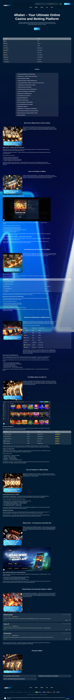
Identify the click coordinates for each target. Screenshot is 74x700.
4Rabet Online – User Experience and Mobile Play (27, 108)
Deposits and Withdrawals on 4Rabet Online (26, 91)
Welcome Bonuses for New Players (24, 87)
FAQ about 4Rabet (21, 115)
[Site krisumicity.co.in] (7, 5)
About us (30, 692)
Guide (52, 7)
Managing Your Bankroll (22, 106)
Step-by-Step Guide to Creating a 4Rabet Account (27, 80)
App (47, 7)
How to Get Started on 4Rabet (23, 78)
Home (31, 7)
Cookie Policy (25, 692)
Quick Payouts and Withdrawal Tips (25, 93)
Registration (67, 3)
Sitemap (33, 692)
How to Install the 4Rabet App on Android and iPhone (28, 110)
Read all (5, 620)
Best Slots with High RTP (23, 97)
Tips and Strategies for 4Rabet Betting (25, 102)
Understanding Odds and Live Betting (25, 104)
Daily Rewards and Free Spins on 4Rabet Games (27, 89)
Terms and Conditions (19, 692)
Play (37, 28)
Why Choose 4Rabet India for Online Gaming (26, 74)
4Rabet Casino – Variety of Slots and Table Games (27, 76)
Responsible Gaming (12, 692)
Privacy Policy (6, 692)
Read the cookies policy (69, 697)
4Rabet (36, 7)
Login (60, 3)
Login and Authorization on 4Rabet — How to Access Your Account (31, 82)
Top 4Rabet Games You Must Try (24, 95)
